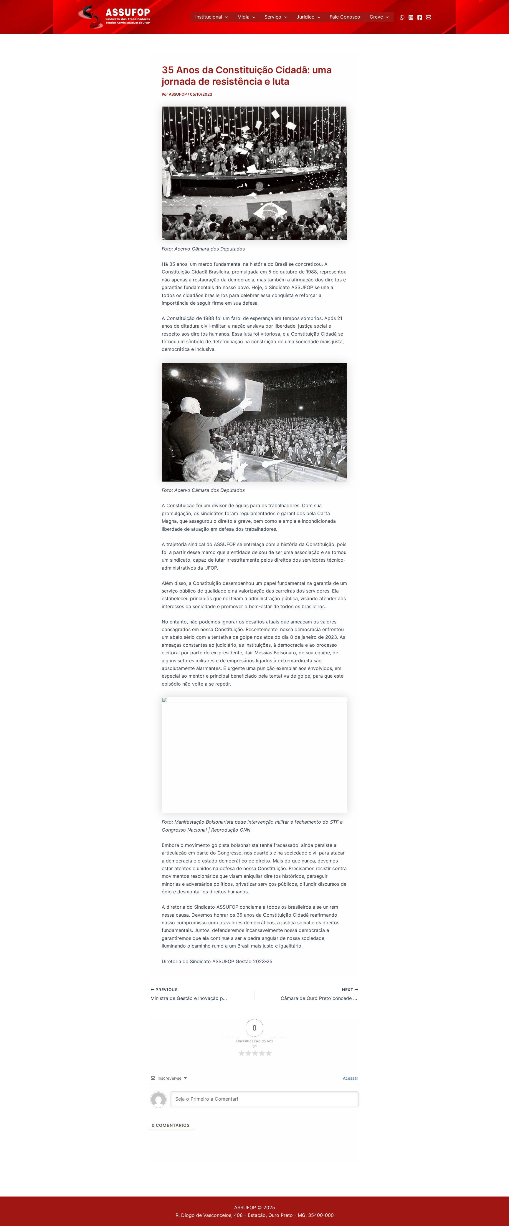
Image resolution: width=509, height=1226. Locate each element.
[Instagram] (411, 17)
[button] (225, 17)
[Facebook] (419, 17)
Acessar (350, 1078)
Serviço (273, 17)
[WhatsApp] (402, 17)
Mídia (243, 17)
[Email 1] (428, 17)
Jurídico (306, 17)
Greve (376, 17)
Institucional (208, 17)
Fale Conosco (345, 17)
